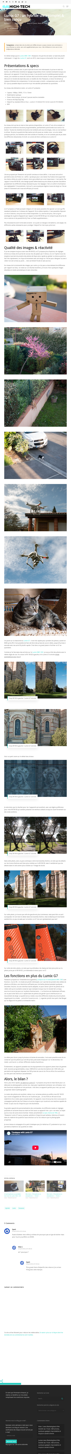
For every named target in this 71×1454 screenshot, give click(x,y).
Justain (40, 1440)
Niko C (8, 23)
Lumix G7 (23, 58)
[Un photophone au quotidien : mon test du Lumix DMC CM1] (14, 1186)
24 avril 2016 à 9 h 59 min (32, 1264)
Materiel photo (32, 23)
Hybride (7, 1208)
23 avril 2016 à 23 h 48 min (25, 1248)
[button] (67, 6)
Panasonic (21, 1208)
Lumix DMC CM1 (38, 652)
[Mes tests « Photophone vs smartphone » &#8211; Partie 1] (35, 1186)
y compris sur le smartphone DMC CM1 (50, 980)
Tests (50, 23)
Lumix (14, 1208)
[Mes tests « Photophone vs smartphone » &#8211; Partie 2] (56, 1186)
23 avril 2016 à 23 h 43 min (19, 1231)
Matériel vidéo (43, 23)
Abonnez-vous (11, 1441)
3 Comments (13, 28)
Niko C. (20, 1247)
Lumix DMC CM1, (25, 56)
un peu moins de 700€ (50, 1113)
